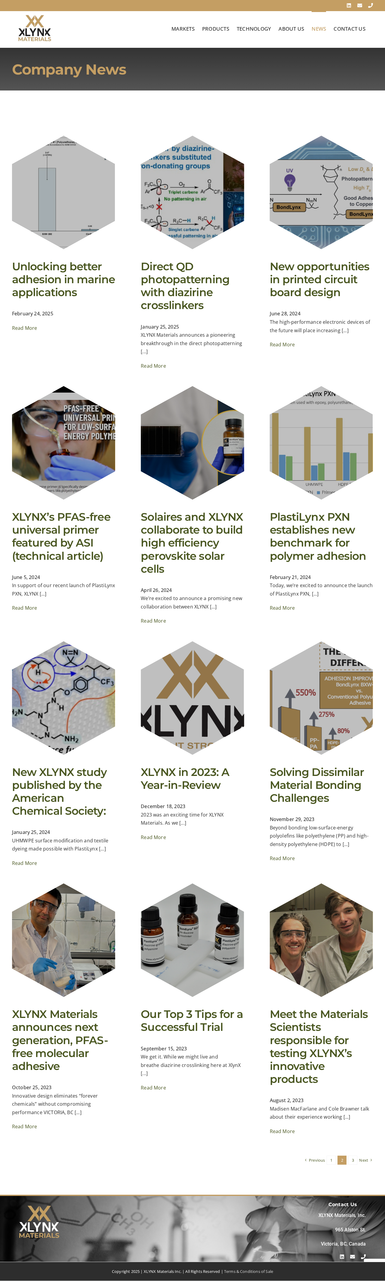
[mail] (352, 1256)
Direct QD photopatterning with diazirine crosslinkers (185, 286)
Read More (24, 328)
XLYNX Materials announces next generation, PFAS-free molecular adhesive (60, 1040)
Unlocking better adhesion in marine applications (63, 279)
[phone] (363, 1256)
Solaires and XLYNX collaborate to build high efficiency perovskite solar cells (192, 542)
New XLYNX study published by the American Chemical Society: (59, 791)
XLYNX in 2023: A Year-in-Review (185, 778)
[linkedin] (342, 1256)
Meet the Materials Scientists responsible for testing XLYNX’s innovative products (319, 1046)
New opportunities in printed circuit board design (320, 279)
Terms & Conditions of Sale (248, 1271)
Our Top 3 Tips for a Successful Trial (192, 1020)
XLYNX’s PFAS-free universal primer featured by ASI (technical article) (61, 536)
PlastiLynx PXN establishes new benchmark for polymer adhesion (318, 536)
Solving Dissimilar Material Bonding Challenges (317, 784)
